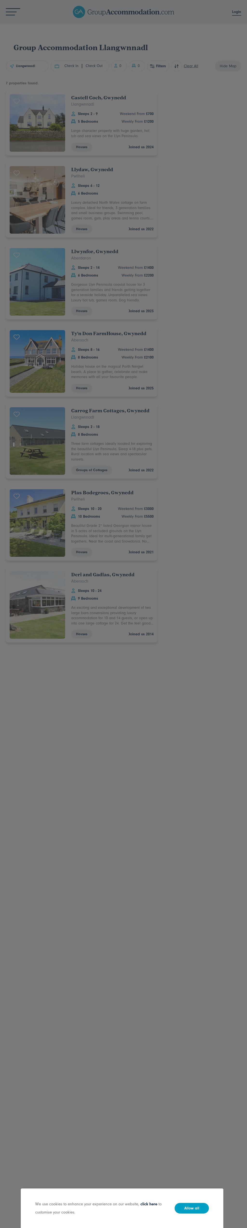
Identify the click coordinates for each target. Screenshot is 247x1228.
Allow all (191, 1208)
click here (148, 1204)
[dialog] (123, 614)
